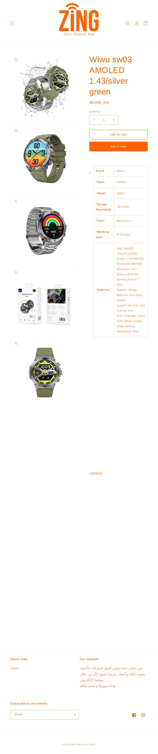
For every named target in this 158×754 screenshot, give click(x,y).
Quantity (94, 112)
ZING (73, 744)
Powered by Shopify (86, 744)
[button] (12, 23)
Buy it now (118, 146)
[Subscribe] (74, 715)
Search (14, 668)
